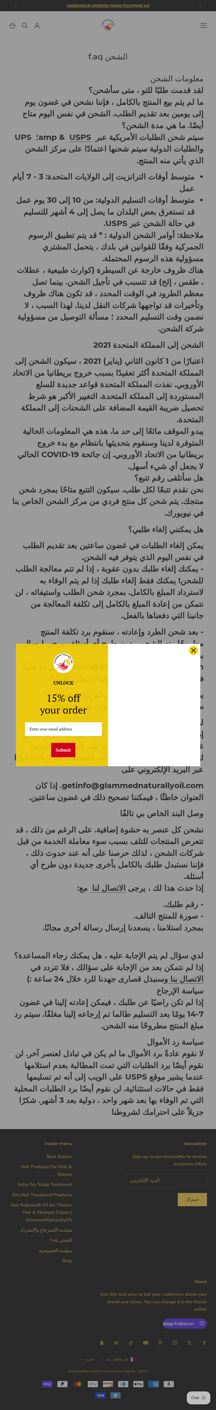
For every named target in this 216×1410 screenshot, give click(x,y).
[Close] (193, 650)
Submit (63, 750)
